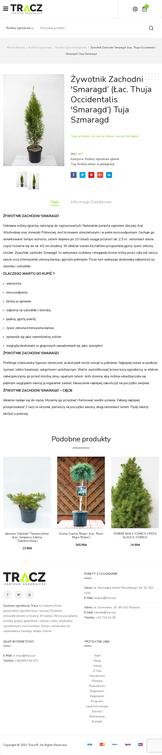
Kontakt (97, 722)
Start (97, 656)
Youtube (29, 594)
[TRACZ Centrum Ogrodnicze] (26, 9)
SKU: (74, 154)
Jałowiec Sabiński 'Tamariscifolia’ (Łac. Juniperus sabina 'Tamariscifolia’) (27, 537)
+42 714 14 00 (106, 618)
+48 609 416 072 (26, 661)
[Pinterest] (91, 175)
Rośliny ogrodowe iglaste (71, 47)
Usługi (97, 666)
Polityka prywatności (97, 683)
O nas (97, 671)
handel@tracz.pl (105, 612)
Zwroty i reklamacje (97, 713)
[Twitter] (82, 175)
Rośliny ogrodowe (40, 47)
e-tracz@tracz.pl (24, 656)
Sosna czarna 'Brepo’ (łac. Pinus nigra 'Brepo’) (81, 535)
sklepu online (42, 631)
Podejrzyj (19, 524)
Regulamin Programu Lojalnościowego (97, 701)
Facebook (7, 594)
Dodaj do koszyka (8, 524)
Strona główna (16, 47)
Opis (55, 202)
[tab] (55, 202)
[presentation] (4, 500)
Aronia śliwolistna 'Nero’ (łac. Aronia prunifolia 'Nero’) (148, 76)
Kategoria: (77, 159)
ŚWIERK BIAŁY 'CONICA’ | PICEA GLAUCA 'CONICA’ (156, 76)
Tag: (74, 164)
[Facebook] (74, 175)
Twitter (18, 594)
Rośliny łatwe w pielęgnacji (95, 164)
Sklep (97, 661)
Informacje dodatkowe (91, 202)
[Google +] (100, 175)
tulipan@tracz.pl (105, 598)
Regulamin (97, 691)
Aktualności (97, 676)
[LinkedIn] (109, 175)
